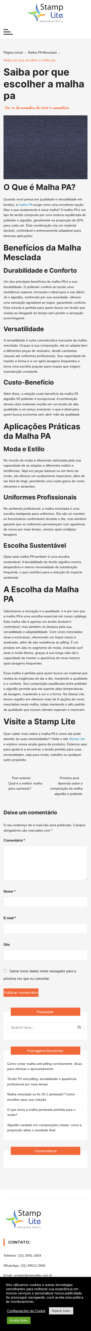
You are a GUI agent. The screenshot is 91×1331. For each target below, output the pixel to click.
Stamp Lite (77, 739)
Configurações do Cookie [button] (26, 1311)
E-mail (10, 918)
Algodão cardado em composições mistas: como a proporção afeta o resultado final (44, 1127)
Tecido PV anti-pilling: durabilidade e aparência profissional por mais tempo (41, 1081)
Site (7, 944)
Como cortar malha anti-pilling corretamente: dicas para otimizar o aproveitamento (44, 1066)
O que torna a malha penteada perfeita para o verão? (41, 1112)
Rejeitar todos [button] (61, 1311)
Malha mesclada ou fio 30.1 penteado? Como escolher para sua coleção (41, 1096)
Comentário (14, 840)
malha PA (25, 204)
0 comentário (59, 107)
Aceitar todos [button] (19, 1320)
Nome (9, 891)
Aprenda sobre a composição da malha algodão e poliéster (66, 788)
